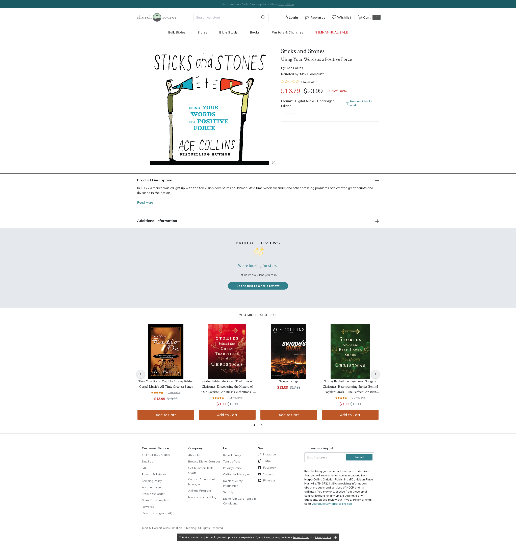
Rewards (148, 507)
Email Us (147, 461)
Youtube (268, 474)
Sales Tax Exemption (155, 500)
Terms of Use (231, 461)
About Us (194, 455)
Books (255, 32)
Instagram (270, 454)
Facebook (269, 467)
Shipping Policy (152, 481)
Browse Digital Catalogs (204, 461)
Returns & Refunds (154, 474)
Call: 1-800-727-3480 (156, 455)
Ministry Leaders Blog (202, 497)
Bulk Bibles (177, 32)
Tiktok (267, 461)
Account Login (151, 487)
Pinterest (269, 480)
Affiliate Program (199, 490)
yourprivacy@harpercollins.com (332, 503)
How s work (361, 103)
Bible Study (228, 32)
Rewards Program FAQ (157, 513)
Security (228, 492)
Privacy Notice (232, 468)
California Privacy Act (237, 474)
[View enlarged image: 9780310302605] (209, 105)
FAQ (144, 468)
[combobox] (231, 17)
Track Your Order (153, 494)
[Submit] (263, 17)
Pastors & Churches (287, 32)
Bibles (202, 32)
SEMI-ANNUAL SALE (331, 32)
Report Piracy (232, 455)
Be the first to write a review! (258, 286)
